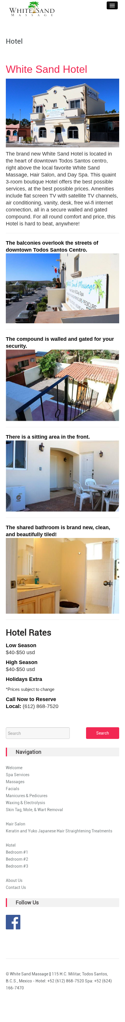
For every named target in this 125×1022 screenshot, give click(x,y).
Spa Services (17, 774)
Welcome (14, 767)
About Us (14, 880)
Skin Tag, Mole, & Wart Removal (34, 809)
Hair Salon (15, 824)
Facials (12, 788)
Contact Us (16, 887)
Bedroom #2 (17, 859)
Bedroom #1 (17, 852)
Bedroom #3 (17, 866)
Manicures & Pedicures (26, 795)
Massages (15, 781)
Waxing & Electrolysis (25, 802)
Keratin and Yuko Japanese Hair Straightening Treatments (59, 831)
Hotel (11, 845)
